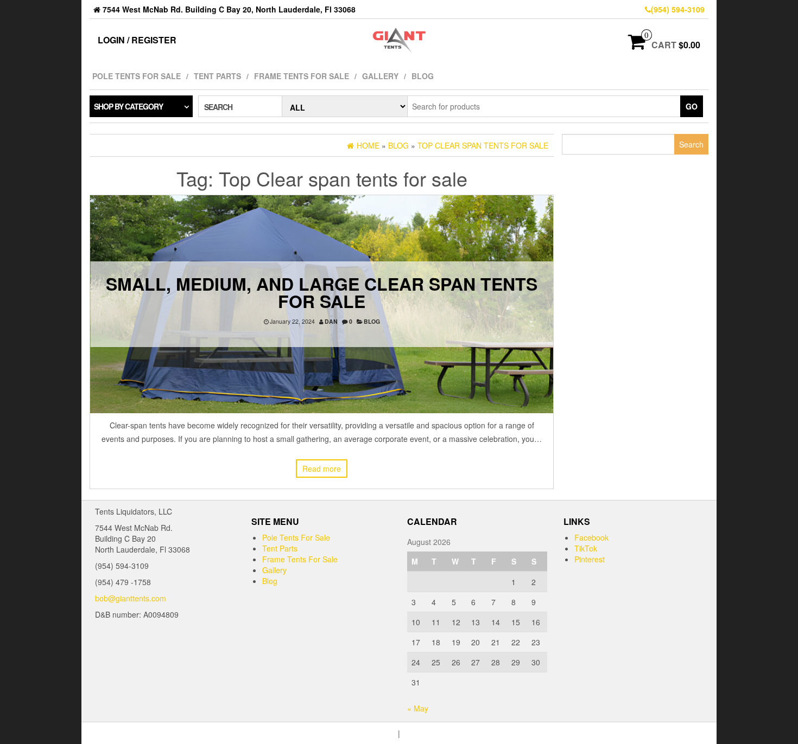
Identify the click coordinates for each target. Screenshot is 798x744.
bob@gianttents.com (130, 598)
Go (692, 106)
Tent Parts (217, 75)
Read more (321, 468)
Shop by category (128, 106)
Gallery (380, 75)
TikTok (585, 548)
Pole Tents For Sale (136, 75)
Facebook (591, 537)
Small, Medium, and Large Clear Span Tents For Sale (321, 292)
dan (331, 321)
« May (417, 708)
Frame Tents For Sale (301, 75)
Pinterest (589, 559)
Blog (422, 75)
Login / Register (137, 40)
